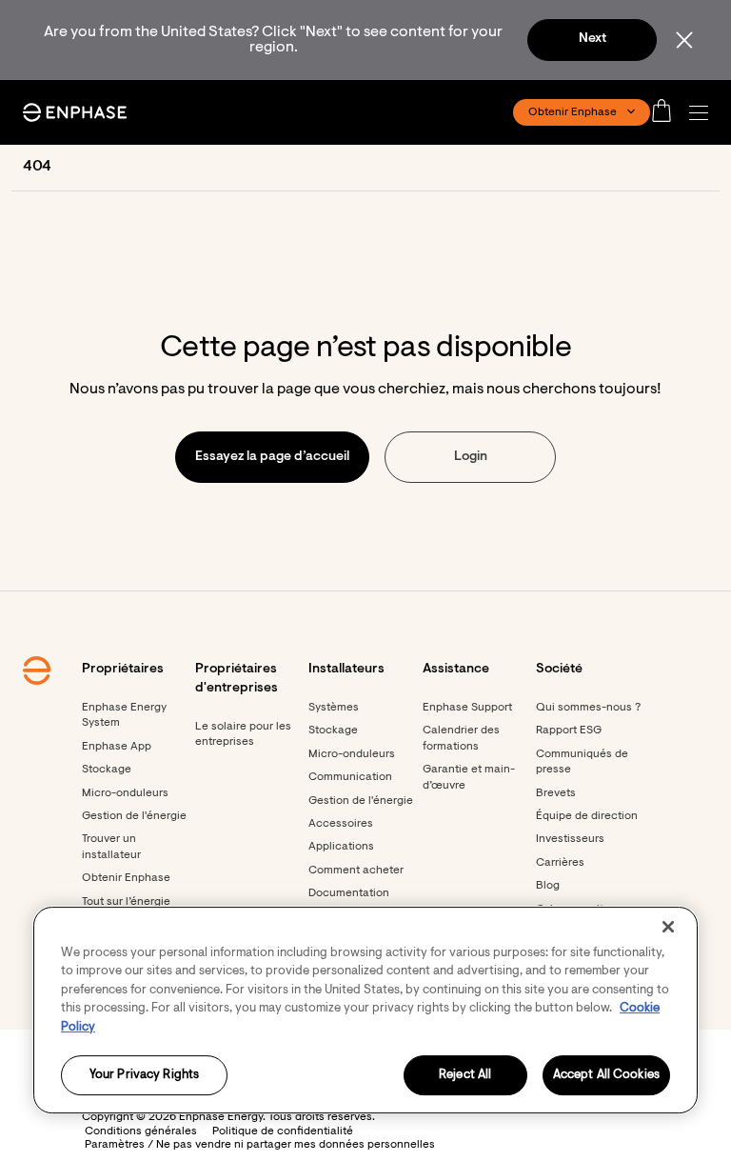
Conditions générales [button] (141, 1131)
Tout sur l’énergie (126, 902)
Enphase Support (467, 707)
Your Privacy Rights (144, 1076)
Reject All (465, 1076)
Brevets (556, 793)
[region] (365, 1010)
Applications (341, 846)
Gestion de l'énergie (134, 816)
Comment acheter (356, 870)
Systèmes (333, 707)
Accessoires (340, 824)
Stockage (106, 769)
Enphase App (116, 746)
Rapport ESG (569, 730)
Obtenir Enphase (126, 878)
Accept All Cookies (606, 1076)
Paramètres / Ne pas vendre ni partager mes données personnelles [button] (260, 1145)
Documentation (348, 893)
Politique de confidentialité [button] (282, 1131)
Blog (548, 885)
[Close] (668, 927)
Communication (350, 777)
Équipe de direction (587, 816)
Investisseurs (570, 839)
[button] (703, 113)
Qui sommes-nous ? (588, 707)
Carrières (560, 863)
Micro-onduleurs (125, 793)
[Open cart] (667, 112)
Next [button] (592, 39)
